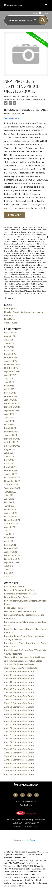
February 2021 (11, 548)
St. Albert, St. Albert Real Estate (34, 253)
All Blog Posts (11, 308)
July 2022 (8, 495)
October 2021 (11, 523)
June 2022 (9, 498)
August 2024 (10, 414)
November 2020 (12, 558)
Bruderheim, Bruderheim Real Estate (23, 230)
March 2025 (10, 392)
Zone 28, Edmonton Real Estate (15, 281)
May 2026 (9, 346)
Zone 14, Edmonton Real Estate (15, 270)
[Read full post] (26, 55)
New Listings (10, 319)
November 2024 (12, 406)
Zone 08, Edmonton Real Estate (33, 265)
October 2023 (11, 442)
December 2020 (12, 555)
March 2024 (10, 428)
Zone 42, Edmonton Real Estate (20, 286)
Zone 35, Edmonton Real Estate (19, 749)
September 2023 (12, 445)
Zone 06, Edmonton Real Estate (30, 263)
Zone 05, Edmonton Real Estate (19, 685)
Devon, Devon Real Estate (16, 597)
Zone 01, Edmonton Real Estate (19, 671)
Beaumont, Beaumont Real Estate (20, 590)
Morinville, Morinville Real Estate (20, 611)
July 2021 (8, 530)
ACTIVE (35, 13)
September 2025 (12, 371)
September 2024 (12, 410)
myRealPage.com (31, 840)
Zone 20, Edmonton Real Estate (19, 724)
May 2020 (9, 573)
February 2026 (11, 357)
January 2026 (10, 361)
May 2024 (9, 424)
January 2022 (10, 512)
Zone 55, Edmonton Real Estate (23, 289)
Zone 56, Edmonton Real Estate (19, 763)
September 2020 (12, 562)
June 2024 (9, 421)
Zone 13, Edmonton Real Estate (36, 267)
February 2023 (11, 470)
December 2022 (12, 477)
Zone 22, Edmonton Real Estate (19, 731)
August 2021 (10, 527)
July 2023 (8, 452)
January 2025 (10, 399)
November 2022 (12, 481)
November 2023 (12, 438)
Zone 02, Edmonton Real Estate (20, 258)
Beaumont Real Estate (21, 227)
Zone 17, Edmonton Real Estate (19, 717)
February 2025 (11, 396)
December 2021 (12, 516)
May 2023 (9, 459)
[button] (15, 795)
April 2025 (9, 389)
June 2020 (9, 569)
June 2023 (9, 456)
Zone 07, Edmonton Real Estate (19, 692)
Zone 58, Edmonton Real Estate (19, 770)
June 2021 (9, 534)
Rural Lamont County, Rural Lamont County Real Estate (28, 237)
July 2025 (8, 378)
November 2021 (12, 520)
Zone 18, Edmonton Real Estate (23, 274)
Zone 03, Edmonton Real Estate (19, 678)
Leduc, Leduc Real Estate (18, 234)
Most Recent (10, 332)
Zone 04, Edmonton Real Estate (23, 260)
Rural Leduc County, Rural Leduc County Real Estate (22, 239)
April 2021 (9, 541)
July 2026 (8, 339)
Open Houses (10, 322)
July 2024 (8, 417)
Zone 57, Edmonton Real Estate (30, 291)
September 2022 (12, 488)
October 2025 (11, 368)
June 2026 (9, 343)
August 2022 (10, 491)
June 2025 (9, 382)
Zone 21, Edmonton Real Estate (30, 277)
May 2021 (9, 537)
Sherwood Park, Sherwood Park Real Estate (19, 251)
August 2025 (10, 375)
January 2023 (10, 474)
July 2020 (8, 566)
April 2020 (9, 576)
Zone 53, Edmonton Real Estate (19, 756)
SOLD (46, 13)
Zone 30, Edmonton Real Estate (15, 284)
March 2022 (10, 509)
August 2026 (10, 336)
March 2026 (10, 353)
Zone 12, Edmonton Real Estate (15, 267)
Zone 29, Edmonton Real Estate (36, 281)
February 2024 (11, 431)
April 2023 (9, 463)
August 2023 (10, 449)
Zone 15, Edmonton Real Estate (19, 710)
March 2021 (10, 544)
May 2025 (9, 385)
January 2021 (10, 551)
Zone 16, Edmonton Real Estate (20, 272)
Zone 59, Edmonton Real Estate (32, 293)
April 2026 (9, 350)
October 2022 (11, 484)
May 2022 (9, 502)
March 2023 (10, 467)
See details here (11, 118)
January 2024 (10, 435)
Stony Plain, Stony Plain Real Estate (16, 255)
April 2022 (9, 505)
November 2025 (12, 364)
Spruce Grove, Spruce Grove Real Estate (28, 99)
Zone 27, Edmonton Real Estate (33, 279)
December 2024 (12, 403)
